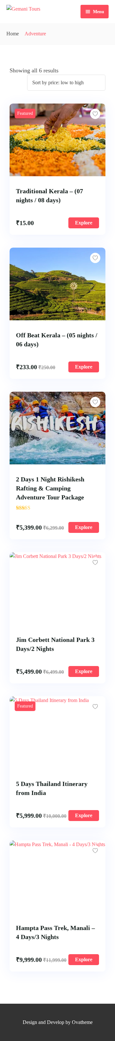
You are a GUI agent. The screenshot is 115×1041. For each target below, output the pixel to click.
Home (12, 33)
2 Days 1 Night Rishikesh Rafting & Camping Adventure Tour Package (50, 488)
